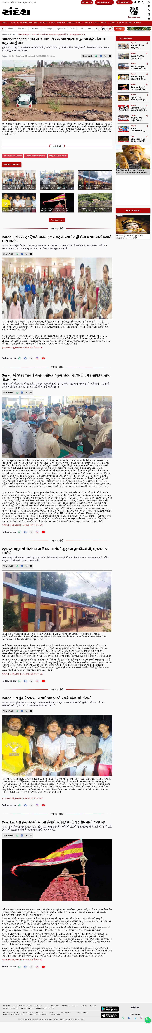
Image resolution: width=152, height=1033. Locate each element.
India (53, 23)
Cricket (88, 23)
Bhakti (136, 23)
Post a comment (57, 220)
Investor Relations (11, 1012)
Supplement (103, 2)
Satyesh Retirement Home (13, 1015)
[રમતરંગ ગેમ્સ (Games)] (103, 28)
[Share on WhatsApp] (148, 1020)
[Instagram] (149, 14)
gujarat (12, 34)
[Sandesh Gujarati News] (18, 11)
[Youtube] (149, 18)
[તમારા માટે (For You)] (110, 28)
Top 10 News (125, 38)
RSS (43, 1012)
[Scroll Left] (2, 29)
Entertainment (125, 23)
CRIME (103, 23)
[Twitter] (149, 10)
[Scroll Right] (99, 29)
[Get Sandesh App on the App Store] (109, 1015)
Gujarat (12, 23)
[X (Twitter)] (105, 56)
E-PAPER (88, 2)
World (81, 23)
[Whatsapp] (149, 2)
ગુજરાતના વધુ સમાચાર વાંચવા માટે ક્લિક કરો (22, 347)
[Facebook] (149, 6)
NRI (89, 29)
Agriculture (61, 29)
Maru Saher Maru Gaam (27, 23)
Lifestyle (112, 23)
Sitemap (52, 1012)
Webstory (61, 23)
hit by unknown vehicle (58, 156)
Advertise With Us (30, 1012)
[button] (135, 2)
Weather (44, 23)
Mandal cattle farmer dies (35, 156)
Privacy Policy (65, 1012)
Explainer (21, 29)
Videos (10, 29)
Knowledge (48, 29)
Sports (96, 23)
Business (71, 23)
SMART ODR (55, 1015)
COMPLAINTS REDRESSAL (37, 1015)
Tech (72, 29)
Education (34, 29)
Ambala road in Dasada (13, 156)
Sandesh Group (82, 1012)
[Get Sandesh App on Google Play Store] (109, 1009)
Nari (81, 29)
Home (4, 23)
